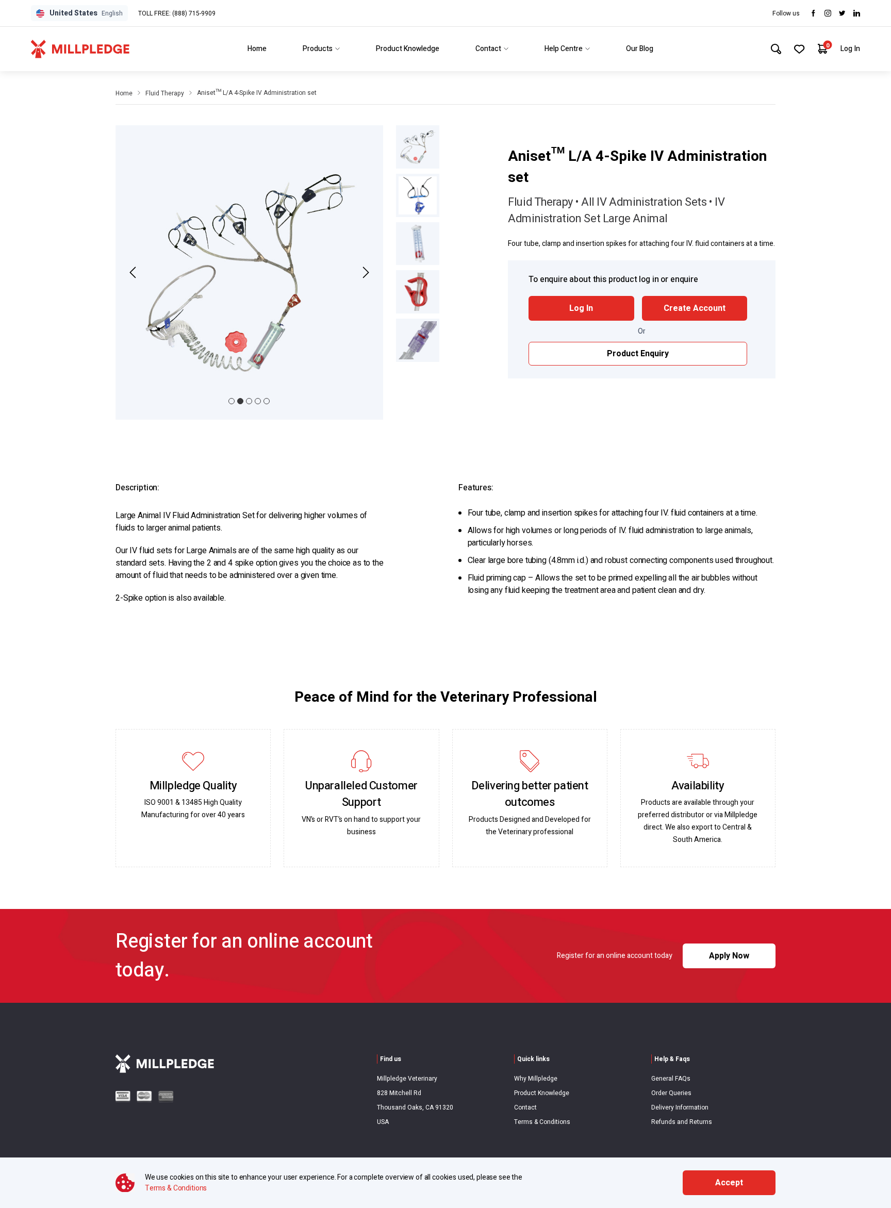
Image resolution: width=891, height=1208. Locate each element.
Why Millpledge (535, 1078)
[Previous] (134, 272)
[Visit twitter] (842, 13)
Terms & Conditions (542, 1122)
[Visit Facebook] (813, 13)
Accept (729, 1183)
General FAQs (670, 1078)
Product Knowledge (407, 48)
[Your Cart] (823, 49)
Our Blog (639, 48)
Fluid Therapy (164, 93)
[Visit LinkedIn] (856, 13)
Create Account (694, 308)
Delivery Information (679, 1107)
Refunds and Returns (681, 1122)
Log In (850, 48)
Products (318, 48)
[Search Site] (776, 49)
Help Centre (563, 48)
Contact (488, 48)
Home (257, 48)
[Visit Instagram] (827, 13)
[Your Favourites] (799, 49)
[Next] (364, 272)
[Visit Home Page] (80, 49)
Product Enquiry (638, 353)
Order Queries (671, 1093)
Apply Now (729, 956)
